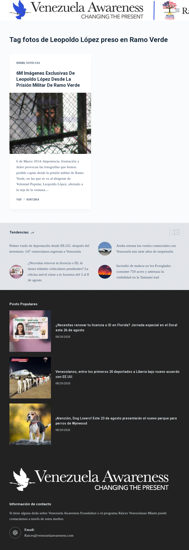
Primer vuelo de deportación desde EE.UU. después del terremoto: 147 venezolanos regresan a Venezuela (49, 248)
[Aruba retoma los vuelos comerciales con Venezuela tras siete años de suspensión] (105, 249)
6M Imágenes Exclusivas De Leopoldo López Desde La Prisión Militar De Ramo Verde (48, 79)
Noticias (33, 63)
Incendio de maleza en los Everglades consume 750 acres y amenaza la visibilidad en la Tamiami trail (143, 271)
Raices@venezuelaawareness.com (49, 535)
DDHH (20, 63)
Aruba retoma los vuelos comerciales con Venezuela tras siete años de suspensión (146, 248)
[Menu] (177, 10)
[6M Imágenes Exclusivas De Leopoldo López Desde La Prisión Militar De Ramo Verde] (50, 123)
